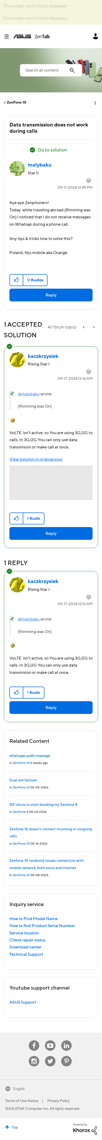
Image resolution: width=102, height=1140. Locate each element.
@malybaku (28, 394)
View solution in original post (36, 459)
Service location (24, 933)
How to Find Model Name (33, 918)
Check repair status (27, 940)
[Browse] (8, 36)
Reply (51, 295)
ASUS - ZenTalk (31, 36)
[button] (16, 280)
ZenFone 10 (16, 102)
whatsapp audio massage (29, 755)
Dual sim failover (23, 780)
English (19, 1089)
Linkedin (66, 1040)
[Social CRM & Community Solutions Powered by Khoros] (85, 1128)
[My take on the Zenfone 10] (93, 327)
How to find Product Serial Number (42, 925)
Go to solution (52, 150)
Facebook (34, 1040)
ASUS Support (22, 1002)
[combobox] (51, 70)
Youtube (50, 1040)
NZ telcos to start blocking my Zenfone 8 (43, 804)
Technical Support (26, 954)
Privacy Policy (58, 1101)
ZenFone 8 (20, 812)
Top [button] (15, 1127)
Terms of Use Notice (21, 1101)
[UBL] (84, 327)
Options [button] (94, 102)
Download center (25, 947)
